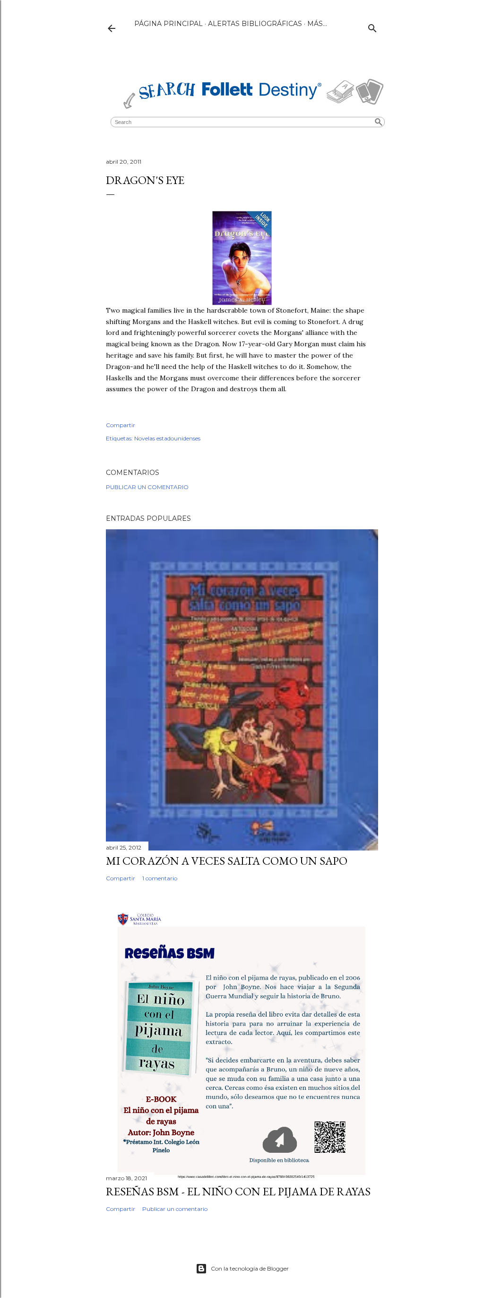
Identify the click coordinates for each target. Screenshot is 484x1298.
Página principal (168, 23)
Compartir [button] (120, 425)
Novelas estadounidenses (167, 438)
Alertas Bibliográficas (255, 23)
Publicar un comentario (147, 487)
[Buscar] (372, 26)
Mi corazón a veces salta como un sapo (226, 860)
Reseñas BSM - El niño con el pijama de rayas (238, 1191)
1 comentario (159, 878)
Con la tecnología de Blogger (250, 1268)
